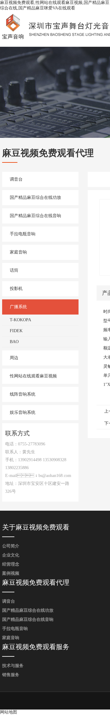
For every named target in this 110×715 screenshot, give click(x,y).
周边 (14, 358)
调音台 (16, 179)
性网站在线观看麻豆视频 (33, 376)
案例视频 (10, 573)
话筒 (14, 270)
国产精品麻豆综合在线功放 (35, 197)
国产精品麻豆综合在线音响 (35, 215)
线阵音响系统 (22, 394)
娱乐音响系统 (22, 412)
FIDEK (16, 331)
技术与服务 (13, 665)
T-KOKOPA (20, 320)
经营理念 (10, 564)
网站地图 (8, 712)
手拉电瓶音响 (22, 234)
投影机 (16, 288)
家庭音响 (18, 252)
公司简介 (10, 546)
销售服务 (10, 674)
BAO (14, 341)
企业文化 (10, 555)
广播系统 (18, 307)
